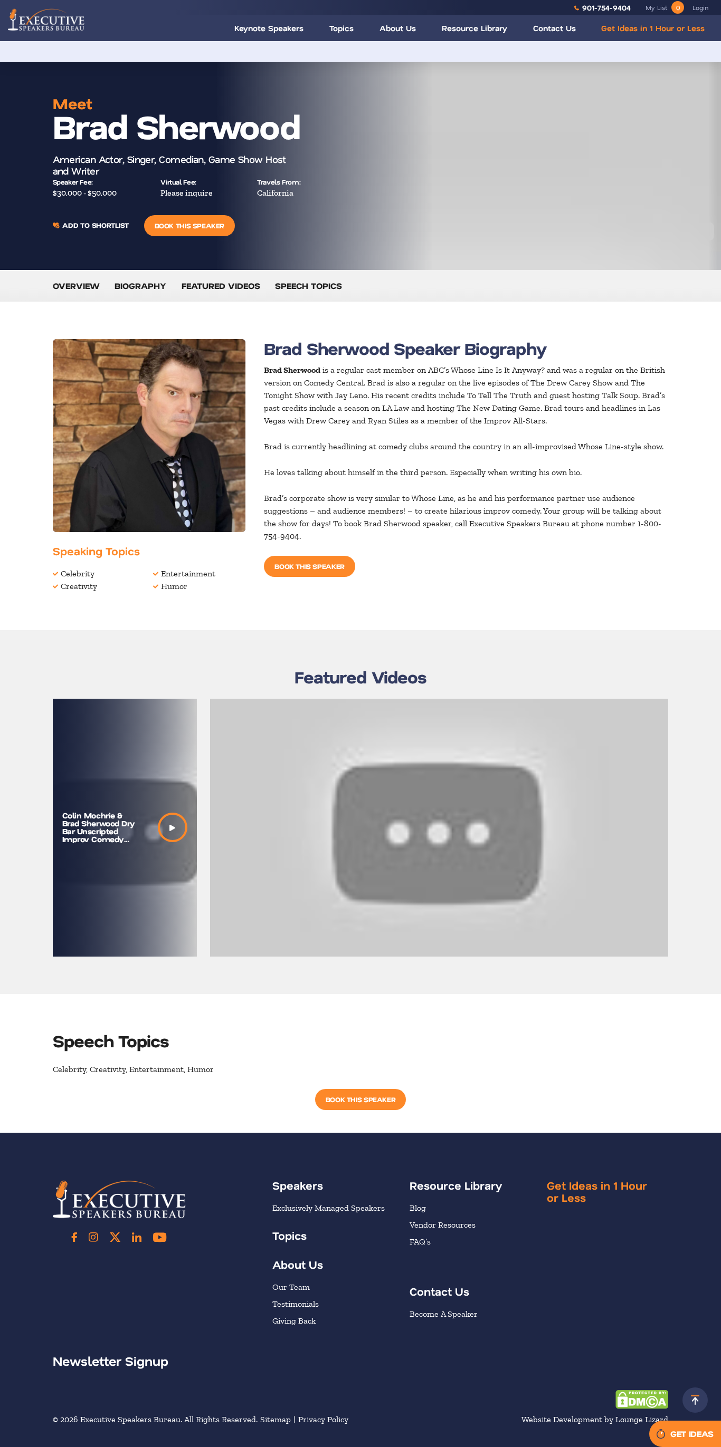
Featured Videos (221, 285)
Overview (76, 285)
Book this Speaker (189, 225)
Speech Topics (308, 285)
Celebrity (77, 573)
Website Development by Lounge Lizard (594, 1419)
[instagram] (93, 1237)
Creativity (79, 586)
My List (663, 7)
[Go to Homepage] (46, 19)
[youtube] (159, 1237)
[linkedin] (136, 1237)
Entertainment (188, 573)
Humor (174, 586)
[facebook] (74, 1237)
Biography (140, 285)
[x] (115, 1237)
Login (700, 7)
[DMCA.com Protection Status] (641, 1398)
